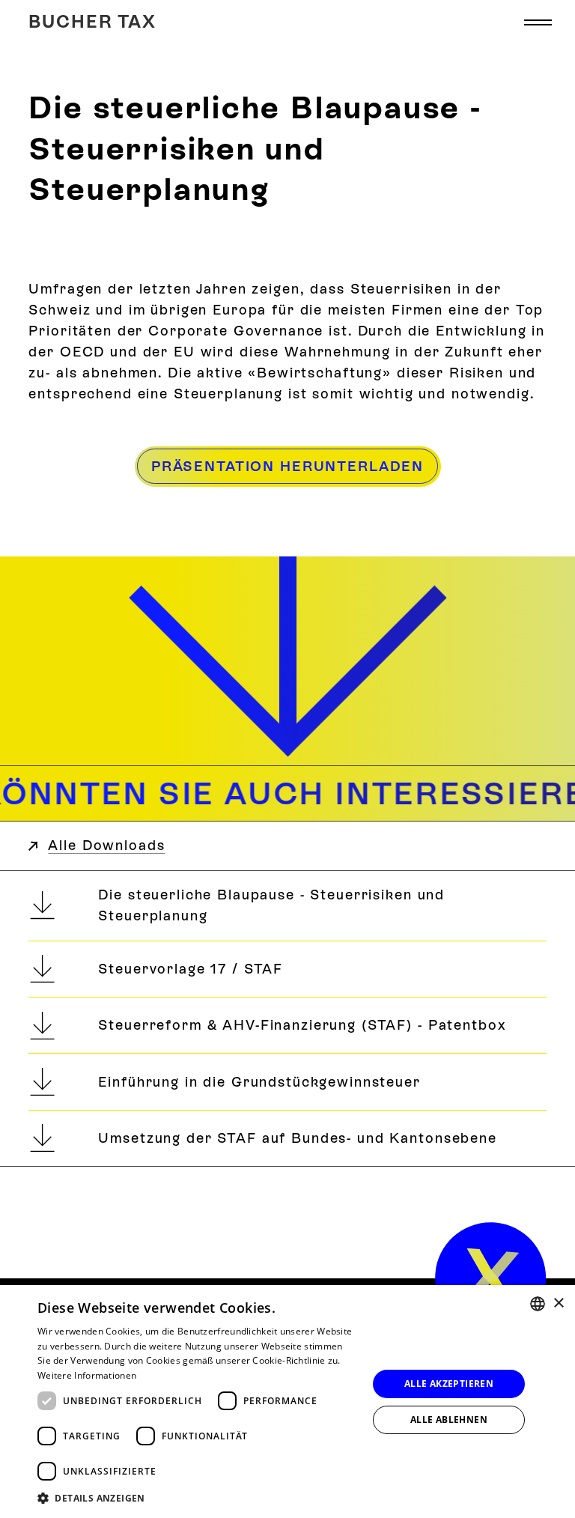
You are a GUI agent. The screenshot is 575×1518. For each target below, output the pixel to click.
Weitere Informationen (86, 1375)
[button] (537, 22)
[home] (491, 1278)
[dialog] (287, 1401)
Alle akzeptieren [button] (448, 1383)
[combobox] (537, 1303)
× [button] (558, 1303)
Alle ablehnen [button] (448, 1419)
